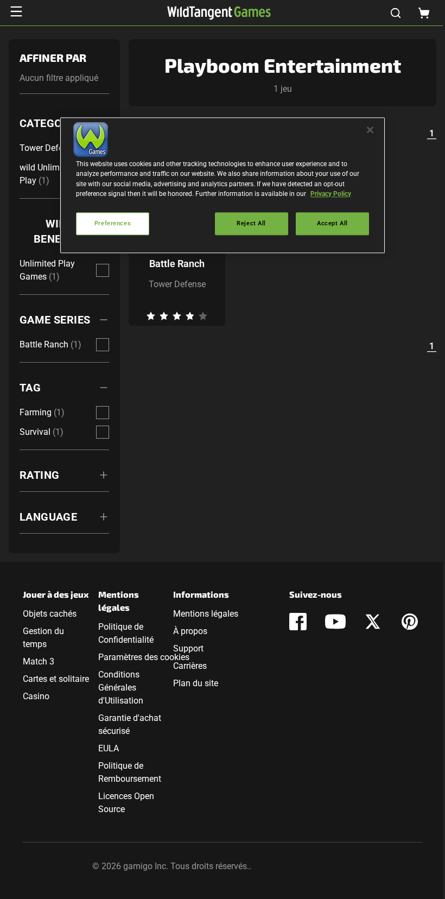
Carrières (190, 666)
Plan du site (195, 683)
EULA (108, 748)
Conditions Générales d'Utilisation (120, 687)
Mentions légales (205, 614)
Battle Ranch (177, 263)
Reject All (251, 223)
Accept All (332, 223)
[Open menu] (16, 11)
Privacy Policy (330, 194)
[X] (373, 621)
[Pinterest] (409, 621)
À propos (190, 631)
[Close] (370, 130)
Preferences (112, 223)
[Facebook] (298, 621)
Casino (36, 696)
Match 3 (38, 661)
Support (188, 648)
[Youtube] (335, 621)
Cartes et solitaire (56, 679)
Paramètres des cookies (143, 657)
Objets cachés (50, 614)
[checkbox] (102, 270)
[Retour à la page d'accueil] (219, 13)
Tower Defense (177, 284)
